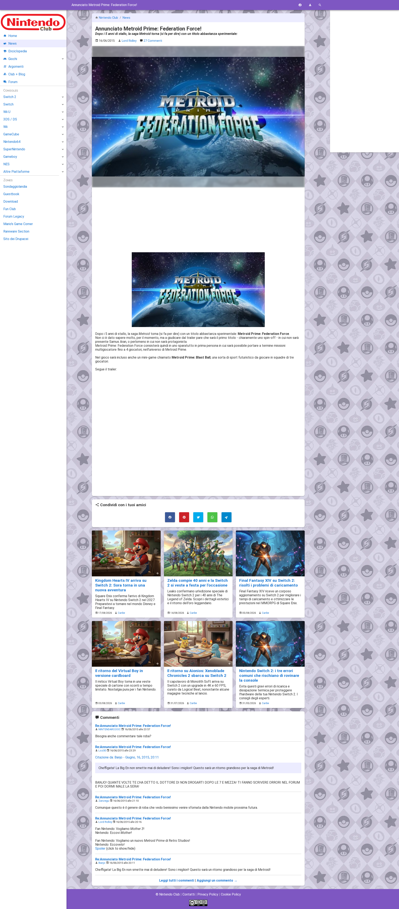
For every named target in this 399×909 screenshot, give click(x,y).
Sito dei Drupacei (15, 239)
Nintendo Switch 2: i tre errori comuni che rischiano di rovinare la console (269, 675)
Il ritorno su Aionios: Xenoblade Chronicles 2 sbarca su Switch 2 (196, 673)
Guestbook (11, 194)
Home (12, 36)
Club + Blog (16, 74)
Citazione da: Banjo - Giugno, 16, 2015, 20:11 (127, 757)
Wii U (6, 112)
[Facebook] (300, 5)
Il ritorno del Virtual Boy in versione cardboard (119, 673)
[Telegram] (227, 517)
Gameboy (10, 157)
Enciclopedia (17, 51)
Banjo (102, 862)
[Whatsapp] (212, 517)
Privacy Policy (207, 894)
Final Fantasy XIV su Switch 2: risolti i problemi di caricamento (268, 583)
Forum (12, 82)
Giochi (12, 59)
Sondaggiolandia (15, 187)
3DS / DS (10, 119)
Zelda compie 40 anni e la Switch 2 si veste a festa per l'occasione (197, 583)
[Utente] (310, 5)
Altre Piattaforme (16, 172)
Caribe (121, 612)
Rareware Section (16, 231)
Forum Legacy (13, 216)
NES (6, 164)
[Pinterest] (184, 517)
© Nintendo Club (168, 894)
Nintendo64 (11, 142)
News (126, 18)
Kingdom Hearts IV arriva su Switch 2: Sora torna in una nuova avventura (121, 585)
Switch (8, 104)
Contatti (188, 894)
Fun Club (9, 209)
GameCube (11, 134)
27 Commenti (153, 41)
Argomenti (15, 67)
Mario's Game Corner (18, 224)
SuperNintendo (14, 149)
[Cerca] (320, 5)
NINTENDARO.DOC (110, 729)
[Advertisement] (198, 220)
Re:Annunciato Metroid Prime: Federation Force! (133, 726)
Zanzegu (104, 800)
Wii (5, 127)
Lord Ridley (105, 821)
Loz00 (102, 750)
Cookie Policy (231, 894)
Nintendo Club (108, 18)
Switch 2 (9, 97)
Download (10, 201)
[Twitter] (198, 517)
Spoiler (100, 848)
